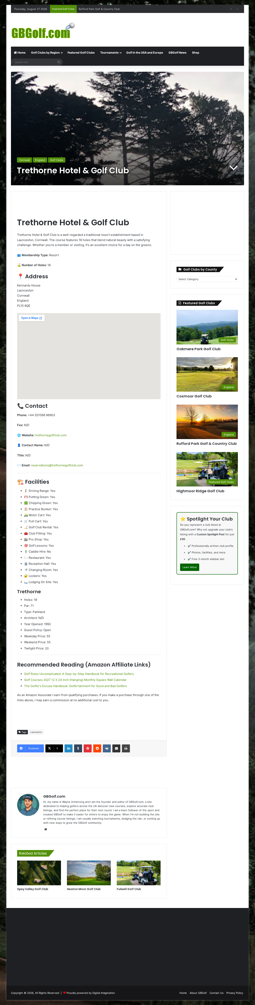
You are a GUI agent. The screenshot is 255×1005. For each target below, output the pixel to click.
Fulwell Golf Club (129, 889)
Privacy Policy (234, 992)
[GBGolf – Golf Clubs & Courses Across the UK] (48, 30)
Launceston (36, 732)
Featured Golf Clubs (81, 52)
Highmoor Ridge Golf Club (200, 490)
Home (21, 52)
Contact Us (217, 992)
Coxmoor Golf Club (90, 9)
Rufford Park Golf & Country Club (207, 443)
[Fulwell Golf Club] (139, 873)
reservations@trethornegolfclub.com (57, 465)
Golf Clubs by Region (45, 52)
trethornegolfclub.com (51, 435)
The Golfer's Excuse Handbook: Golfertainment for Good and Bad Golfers (75, 686)
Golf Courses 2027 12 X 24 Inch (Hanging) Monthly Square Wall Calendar (75, 680)
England (40, 160)
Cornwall (24, 160)
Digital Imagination (103, 992)
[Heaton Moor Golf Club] (89, 873)
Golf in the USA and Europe (144, 52)
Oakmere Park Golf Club (199, 348)
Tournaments (109, 52)
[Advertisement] (167, 26)
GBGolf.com (54, 796)
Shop (195, 52)
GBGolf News (177, 52)
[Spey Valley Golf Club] (39, 873)
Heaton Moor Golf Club (84, 889)
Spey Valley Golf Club (32, 889)
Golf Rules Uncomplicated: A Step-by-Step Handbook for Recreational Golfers (79, 674)
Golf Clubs (56, 160)
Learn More (189, 567)
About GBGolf (198, 992)
